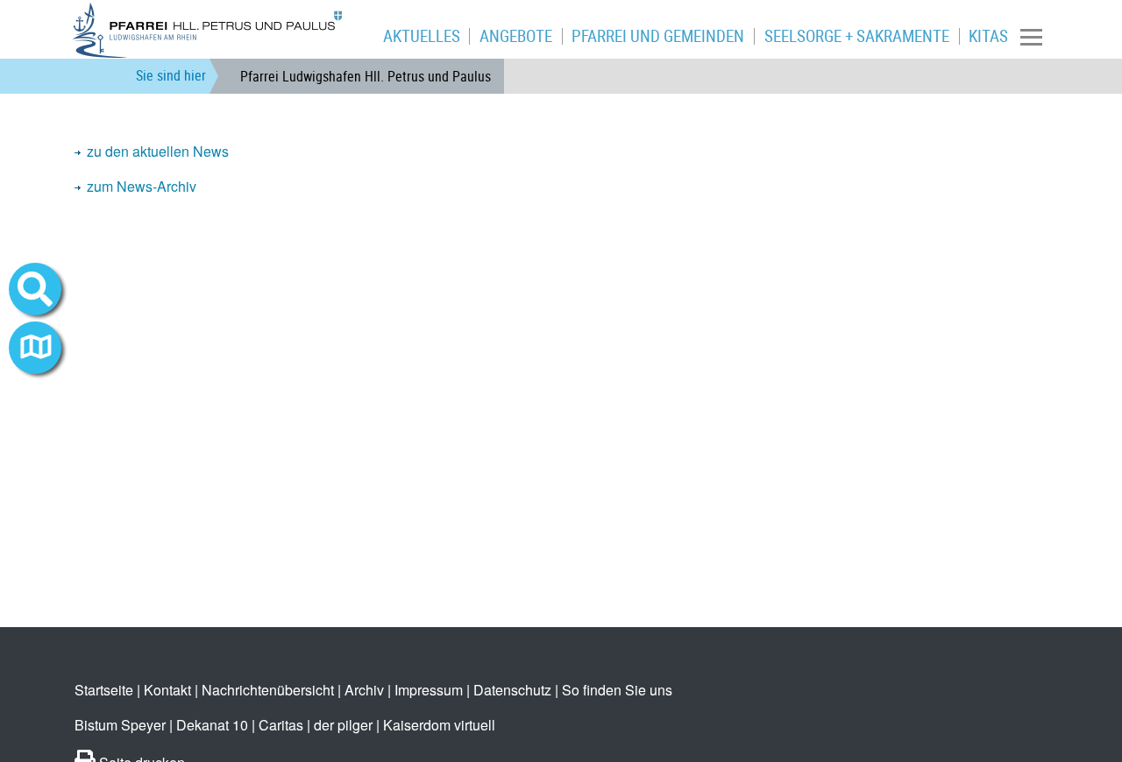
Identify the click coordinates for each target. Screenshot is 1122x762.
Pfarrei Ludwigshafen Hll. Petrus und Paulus (365, 76)
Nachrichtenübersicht (268, 690)
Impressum (428, 690)
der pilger (343, 725)
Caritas (281, 725)
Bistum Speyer (120, 725)
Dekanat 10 (212, 725)
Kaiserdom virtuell (439, 725)
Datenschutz (512, 690)
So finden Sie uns (617, 690)
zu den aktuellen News (158, 151)
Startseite (104, 690)
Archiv (364, 690)
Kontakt (167, 690)
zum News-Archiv (141, 186)
